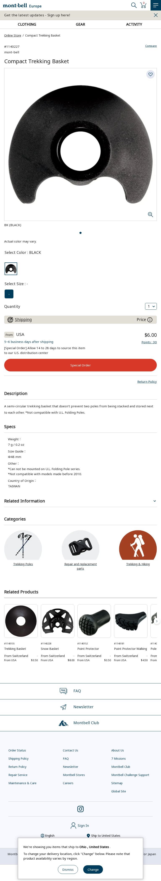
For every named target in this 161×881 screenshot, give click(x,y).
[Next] (157, 621)
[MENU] (156, 5)
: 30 (149, 342)
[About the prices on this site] (150, 320)
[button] (147, 381)
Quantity (12, 306)
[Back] (4, 621)
